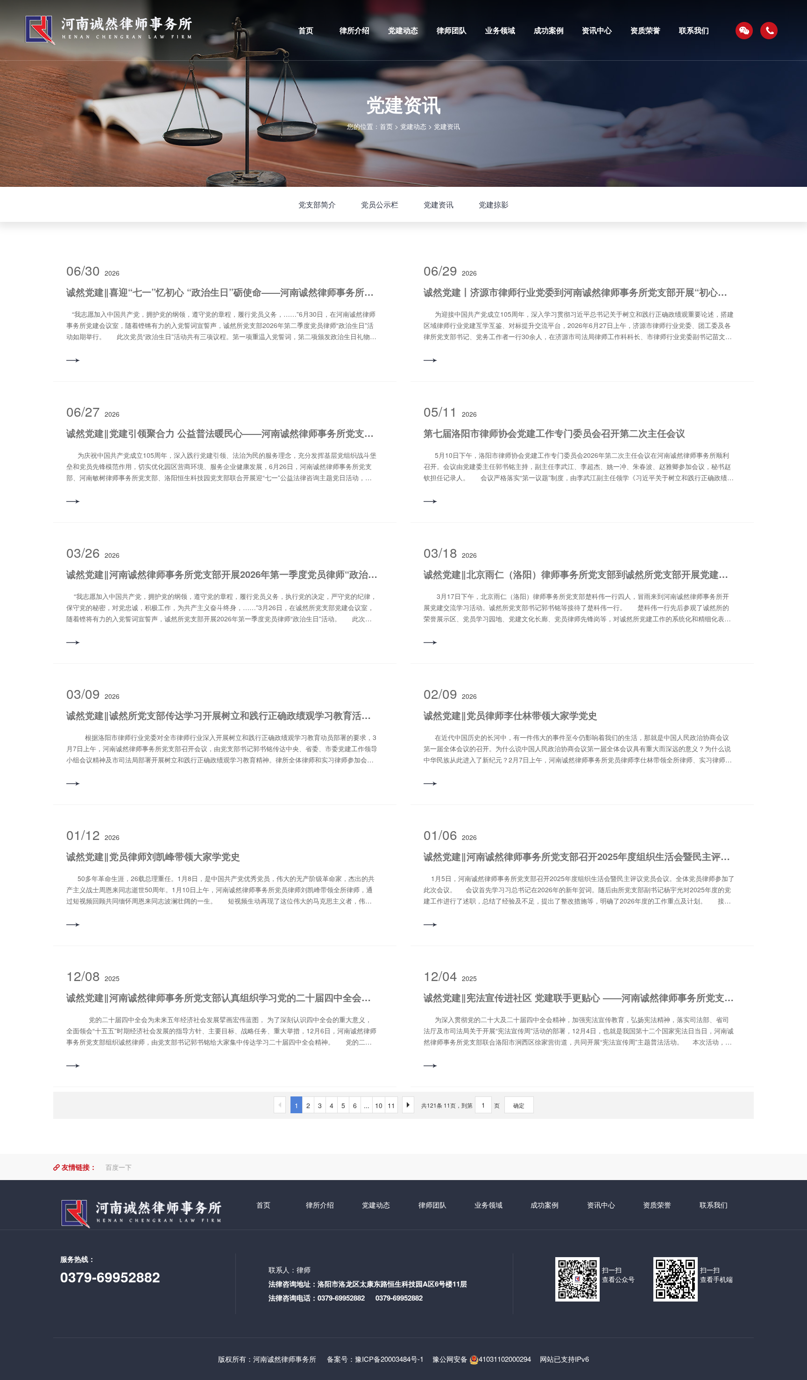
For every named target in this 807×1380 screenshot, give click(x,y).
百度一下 (119, 1167)
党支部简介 (317, 204)
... (366, 1105)
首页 (386, 126)
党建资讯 (447, 126)
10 (378, 1105)
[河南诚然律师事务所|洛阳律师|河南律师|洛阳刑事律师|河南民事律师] (146, 30)
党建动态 (413, 126)
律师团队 (432, 1204)
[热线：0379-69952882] (769, 30)
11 (391, 1105)
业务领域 (488, 1204)
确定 (518, 1105)
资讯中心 (601, 1204)
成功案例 (545, 1204)
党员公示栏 (379, 204)
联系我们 (714, 1204)
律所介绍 (320, 1204)
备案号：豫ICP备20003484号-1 (374, 1359)
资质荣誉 (657, 1204)
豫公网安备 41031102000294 (481, 1359)
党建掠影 (494, 204)
